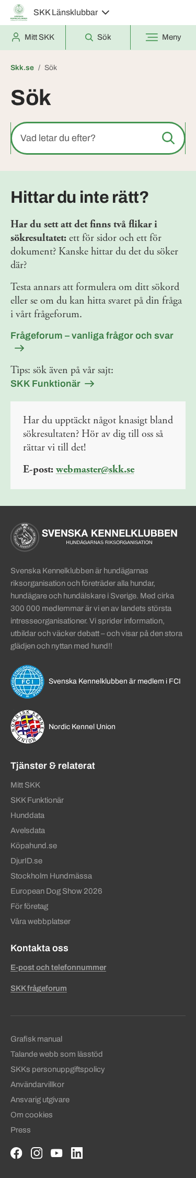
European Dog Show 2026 (56, 891)
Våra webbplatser (40, 921)
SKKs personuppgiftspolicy (57, 1069)
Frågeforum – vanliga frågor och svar (92, 335)
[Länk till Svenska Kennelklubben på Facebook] (16, 1153)
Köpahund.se (33, 845)
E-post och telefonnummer (58, 967)
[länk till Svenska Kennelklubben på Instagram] (37, 1153)
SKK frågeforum (38, 988)
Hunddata (27, 815)
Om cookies (31, 1115)
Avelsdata (27, 830)
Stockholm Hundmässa (51, 876)
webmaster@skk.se (95, 469)
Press (20, 1130)
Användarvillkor (37, 1084)
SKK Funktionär (45, 383)
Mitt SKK (25, 785)
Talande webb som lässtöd (56, 1054)
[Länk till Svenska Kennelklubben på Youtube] (57, 1153)
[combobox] (98, 138)
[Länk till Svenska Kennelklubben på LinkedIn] (77, 1153)
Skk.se (22, 68)
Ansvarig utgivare (40, 1099)
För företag (29, 906)
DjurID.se (26, 861)
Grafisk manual (36, 1039)
